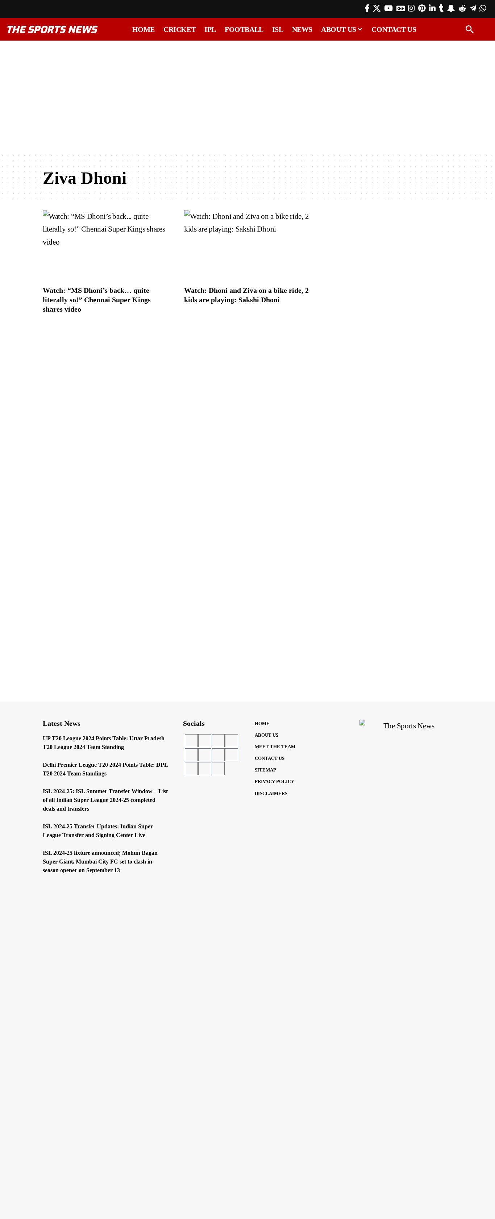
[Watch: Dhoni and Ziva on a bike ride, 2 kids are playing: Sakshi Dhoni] (247, 245)
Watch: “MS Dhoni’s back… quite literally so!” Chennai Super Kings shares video (97, 299)
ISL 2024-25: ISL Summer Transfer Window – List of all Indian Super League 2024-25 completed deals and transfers (105, 800)
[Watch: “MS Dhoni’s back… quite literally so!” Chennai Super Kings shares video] (106, 245)
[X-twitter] (204, 740)
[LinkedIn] (432, 8)
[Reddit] (462, 8)
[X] (376, 8)
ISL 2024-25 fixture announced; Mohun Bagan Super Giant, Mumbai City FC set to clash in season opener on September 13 (100, 861)
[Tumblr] (441, 8)
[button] (470, 29)
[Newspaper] (218, 768)
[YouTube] (388, 8)
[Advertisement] (247, 96)
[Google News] (401, 8)
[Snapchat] (231, 754)
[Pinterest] (421, 8)
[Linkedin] (204, 754)
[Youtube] (218, 740)
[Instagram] (411, 8)
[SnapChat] (451, 8)
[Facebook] (367, 8)
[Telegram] (473, 8)
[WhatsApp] (483, 8)
